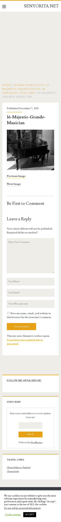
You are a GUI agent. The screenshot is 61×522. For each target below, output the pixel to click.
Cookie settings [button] (13, 514)
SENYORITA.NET (41, 6)
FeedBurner (36, 442)
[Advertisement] (30, 43)
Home (6, 85)
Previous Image (16, 176)
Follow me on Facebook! (24, 380)
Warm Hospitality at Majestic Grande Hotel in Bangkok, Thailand (26, 89)
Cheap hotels (13, 471)
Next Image (14, 184)
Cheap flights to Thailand (18, 467)
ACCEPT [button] (29, 514)
